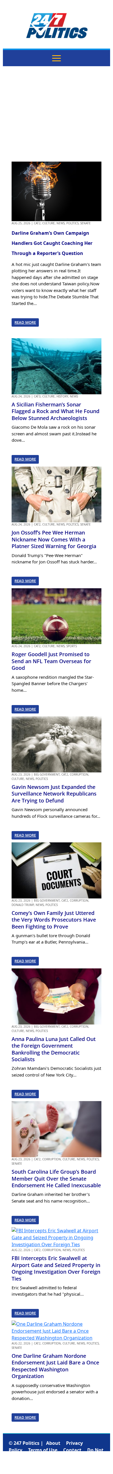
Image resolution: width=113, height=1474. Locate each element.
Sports (71, 646)
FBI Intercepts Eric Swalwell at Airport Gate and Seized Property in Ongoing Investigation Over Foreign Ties (56, 1268)
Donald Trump (23, 905)
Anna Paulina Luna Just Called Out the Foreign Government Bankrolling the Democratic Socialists (54, 1049)
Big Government (47, 774)
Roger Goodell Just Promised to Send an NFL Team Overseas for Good (51, 661)
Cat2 (37, 223)
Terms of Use (42, 1450)
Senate (85, 223)
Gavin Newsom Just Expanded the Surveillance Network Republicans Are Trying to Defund (54, 793)
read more (25, 322)
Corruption (79, 774)
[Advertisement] (56, 114)
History (62, 396)
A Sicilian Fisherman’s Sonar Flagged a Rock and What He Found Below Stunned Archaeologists (55, 411)
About (53, 1443)
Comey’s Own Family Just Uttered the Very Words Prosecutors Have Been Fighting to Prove (54, 919)
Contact (72, 1450)
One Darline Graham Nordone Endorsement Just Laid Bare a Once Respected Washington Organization (55, 1365)
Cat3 (37, 396)
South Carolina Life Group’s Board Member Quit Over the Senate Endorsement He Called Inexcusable (56, 1178)
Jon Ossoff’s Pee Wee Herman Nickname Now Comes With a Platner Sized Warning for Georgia (54, 539)
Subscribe (54, 1464)
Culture (48, 223)
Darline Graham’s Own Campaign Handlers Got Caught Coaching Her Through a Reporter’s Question (52, 243)
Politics (72, 223)
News (61, 223)
